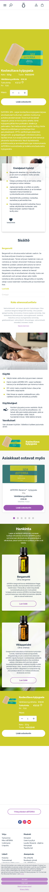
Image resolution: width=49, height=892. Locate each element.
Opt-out (24, 883)
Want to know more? (24, 886)
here (22, 874)
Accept (24, 879)
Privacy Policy (24, 889)
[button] (14, 518)
